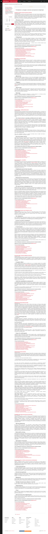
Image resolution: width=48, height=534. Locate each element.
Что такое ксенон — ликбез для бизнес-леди (22, 201)
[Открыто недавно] (1, 5)
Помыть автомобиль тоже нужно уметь (21, 205)
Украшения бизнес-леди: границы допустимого (22, 292)
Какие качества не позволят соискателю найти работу (23, 249)
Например (16, 24)
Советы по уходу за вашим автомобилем (21, 151)
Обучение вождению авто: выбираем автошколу (23, 156)
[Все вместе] (1, 3)
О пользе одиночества (19, 100)
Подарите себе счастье (19, 105)
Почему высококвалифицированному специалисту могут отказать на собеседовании (28, 455)
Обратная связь (14, 523)
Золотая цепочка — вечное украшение (21, 294)
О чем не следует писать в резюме (21, 252)
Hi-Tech (27, 525)
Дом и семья (36, 524)
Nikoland (45, 530)
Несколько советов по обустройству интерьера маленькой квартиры (26, 49)
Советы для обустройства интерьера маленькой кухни (23, 407)
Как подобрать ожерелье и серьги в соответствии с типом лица (25, 293)
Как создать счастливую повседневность (21, 103)
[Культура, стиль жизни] (1, 14)
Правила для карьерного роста (20, 453)
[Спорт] (1, 19)
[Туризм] (1, 22)
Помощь (6, 522)
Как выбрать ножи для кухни (20, 404)
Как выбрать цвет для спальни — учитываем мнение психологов (25, 48)
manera (8, 26)
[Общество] (1, 16)
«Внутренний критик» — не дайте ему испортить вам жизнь (24, 104)
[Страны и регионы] (1, 20)
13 (9, 19)
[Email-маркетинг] (1, 24)
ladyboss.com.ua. (33, 46)
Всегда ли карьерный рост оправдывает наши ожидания (24, 454)
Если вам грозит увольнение (20, 505)
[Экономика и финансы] (1, 23)
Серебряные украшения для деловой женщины (22, 297)
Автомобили (27, 518)
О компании (13, 518)
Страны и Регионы (37, 522)
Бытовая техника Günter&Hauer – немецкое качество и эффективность (26, 405)
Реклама (20, 518)
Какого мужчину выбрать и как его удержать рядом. (23, 101)
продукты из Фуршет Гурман (28, 326)
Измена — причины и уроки (20, 107)
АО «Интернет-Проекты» (11, 530)
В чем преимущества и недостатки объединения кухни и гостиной (25, 53)
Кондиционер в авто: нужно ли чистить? (21, 157)
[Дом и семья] (1, 8)
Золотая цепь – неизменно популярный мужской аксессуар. (24, 295)
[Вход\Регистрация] (41, 1)
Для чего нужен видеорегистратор (21, 206)
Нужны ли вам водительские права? (21, 154)
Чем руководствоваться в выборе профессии (22, 450)
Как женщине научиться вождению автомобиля (23, 152)
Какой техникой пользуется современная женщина (23, 342)
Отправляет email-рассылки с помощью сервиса (13, 1)
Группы (24, 1)
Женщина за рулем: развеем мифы (21, 155)
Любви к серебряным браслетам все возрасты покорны (24, 299)
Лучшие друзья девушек (19, 296)
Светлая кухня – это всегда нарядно (21, 411)
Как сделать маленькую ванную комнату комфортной (23, 55)
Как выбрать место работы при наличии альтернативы (24, 248)
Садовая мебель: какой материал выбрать (22, 348)
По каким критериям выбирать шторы (21, 52)
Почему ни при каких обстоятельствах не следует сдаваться (24, 106)
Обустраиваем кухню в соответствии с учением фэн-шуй (24, 409)
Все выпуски (31, 6)
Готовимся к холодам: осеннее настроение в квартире (23, 347)
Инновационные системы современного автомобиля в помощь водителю (26, 153)
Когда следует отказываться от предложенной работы (23, 250)
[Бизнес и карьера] (1, 7)
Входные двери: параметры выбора (21, 51)
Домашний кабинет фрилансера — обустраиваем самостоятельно (25, 343)
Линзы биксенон (26, 141)
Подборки (29, 1)
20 (9, 20)
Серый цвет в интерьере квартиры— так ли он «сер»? (23, 50)
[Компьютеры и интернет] (1, 12)
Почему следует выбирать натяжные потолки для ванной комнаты (25, 345)
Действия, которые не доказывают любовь (22, 102)
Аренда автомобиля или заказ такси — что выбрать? (23, 150)
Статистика (7, 28)
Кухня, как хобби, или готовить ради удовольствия (23, 410)
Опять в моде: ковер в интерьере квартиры (22, 341)
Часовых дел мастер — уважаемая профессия (22, 451)
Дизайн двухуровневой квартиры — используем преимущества (25, 56)
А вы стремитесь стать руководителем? (21, 247)
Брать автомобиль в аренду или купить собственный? (23, 207)
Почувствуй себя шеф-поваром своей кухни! (22, 406)
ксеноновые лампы (22, 119)
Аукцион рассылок (21, 522)
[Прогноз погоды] (1, 18)
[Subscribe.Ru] (5, 1)
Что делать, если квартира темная (20, 54)
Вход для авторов (7, 518)
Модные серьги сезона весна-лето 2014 (21, 300)
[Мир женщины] (1, 10)
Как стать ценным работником (20, 245)
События (20, 523)
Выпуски (19, 1)
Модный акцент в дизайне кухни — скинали (22, 408)
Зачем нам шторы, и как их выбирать (21, 344)
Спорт (35, 518)
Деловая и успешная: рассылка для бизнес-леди (13, 4)
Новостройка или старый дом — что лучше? (22, 349)
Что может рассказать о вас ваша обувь (21, 298)
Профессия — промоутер (19, 452)
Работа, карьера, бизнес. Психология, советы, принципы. (8, 10)
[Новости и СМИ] (1, 15)
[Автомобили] (1, 6)
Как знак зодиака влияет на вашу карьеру (22, 251)
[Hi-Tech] (1, 11)
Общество (36, 523)
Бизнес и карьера (28, 522)
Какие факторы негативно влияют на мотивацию (23, 246)
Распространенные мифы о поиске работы (22, 456)
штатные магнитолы (34, 162)
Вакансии (13, 522)
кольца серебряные (28, 264)
